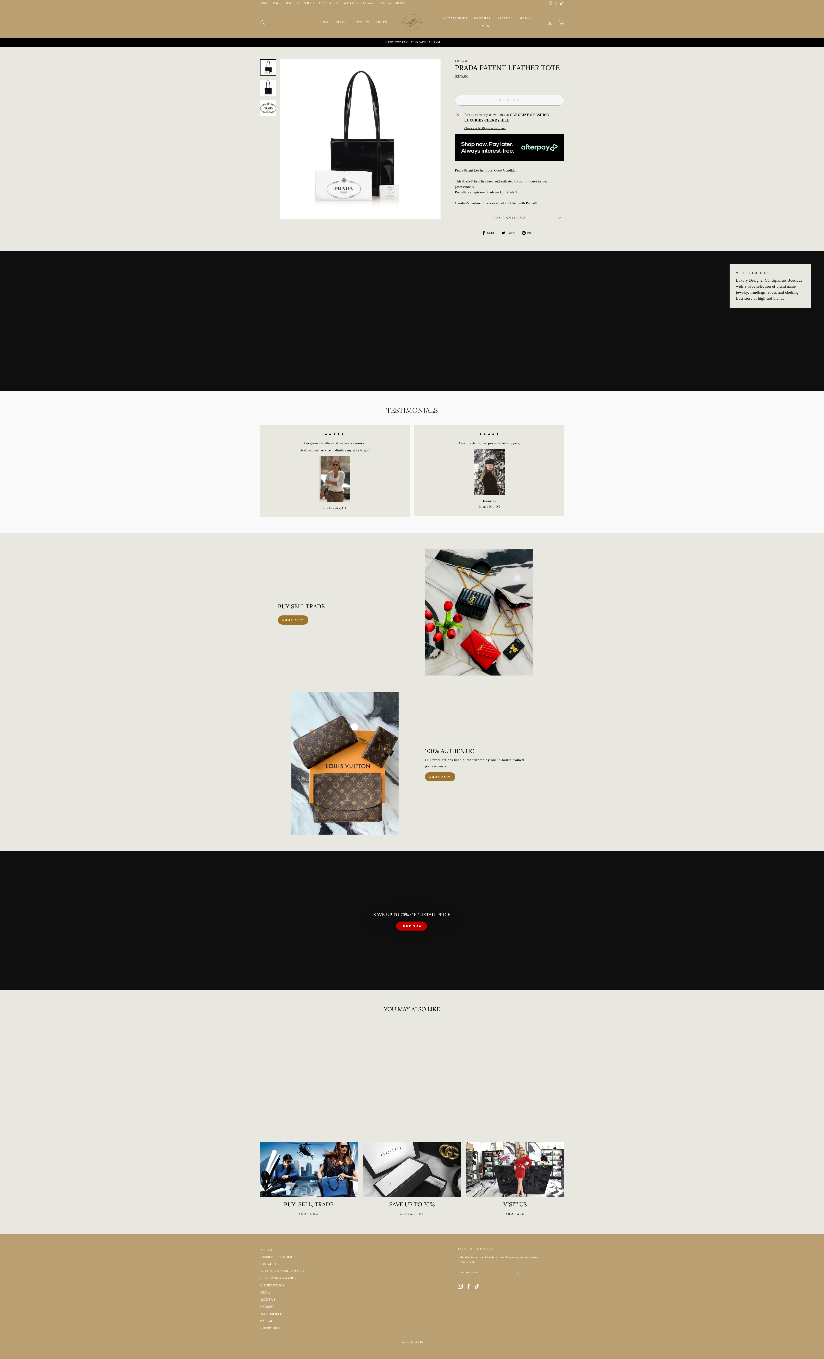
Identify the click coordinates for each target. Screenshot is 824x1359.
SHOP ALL (515, 1213)
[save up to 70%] (412, 1169)
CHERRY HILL (270, 1328)
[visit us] (515, 1169)
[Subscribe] (519, 1272)
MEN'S (400, 3)
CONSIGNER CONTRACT (277, 1257)
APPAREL (369, 3)
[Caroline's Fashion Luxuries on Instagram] (460, 1286)
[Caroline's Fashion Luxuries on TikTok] (477, 1286)
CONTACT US (269, 1264)
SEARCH (266, 1249)
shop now (293, 619)
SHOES (309, 3)
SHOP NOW (411, 926)
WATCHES (351, 3)
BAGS (277, 3)
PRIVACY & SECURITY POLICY (282, 1271)
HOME (264, 3)
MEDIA (386, 3)
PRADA (461, 60)
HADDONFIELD (271, 1314)
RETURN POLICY (272, 1285)
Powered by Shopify (412, 1342)
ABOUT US (267, 1299)
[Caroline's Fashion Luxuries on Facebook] (468, 1286)
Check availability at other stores (485, 128)
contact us (412, 1213)
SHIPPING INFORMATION (278, 1278)
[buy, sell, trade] (309, 1169)
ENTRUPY (267, 1306)
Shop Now (440, 776)
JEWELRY (293, 3)
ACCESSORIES (328, 3)
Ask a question (510, 217)
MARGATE (267, 1321)
